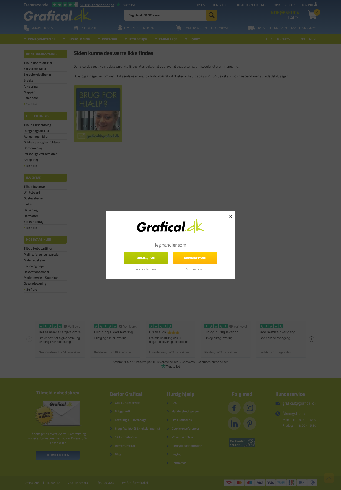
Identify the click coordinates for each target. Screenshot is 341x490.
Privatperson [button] (195, 258)
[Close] (230, 216)
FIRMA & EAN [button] (145, 258)
